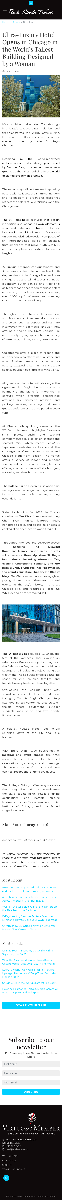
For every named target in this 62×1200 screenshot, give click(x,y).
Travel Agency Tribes (47, 1196)
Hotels (16, 71)
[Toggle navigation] (5, 12)
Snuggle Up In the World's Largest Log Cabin (29, 983)
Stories (16, 22)
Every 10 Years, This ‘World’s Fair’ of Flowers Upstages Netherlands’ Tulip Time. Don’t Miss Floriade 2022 (29, 973)
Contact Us (9, 1160)
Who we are (10, 1156)
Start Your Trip (31, 1005)
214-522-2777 (14, 1146)
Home (5, 22)
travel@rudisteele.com (17, 1149)
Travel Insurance (13, 1169)
